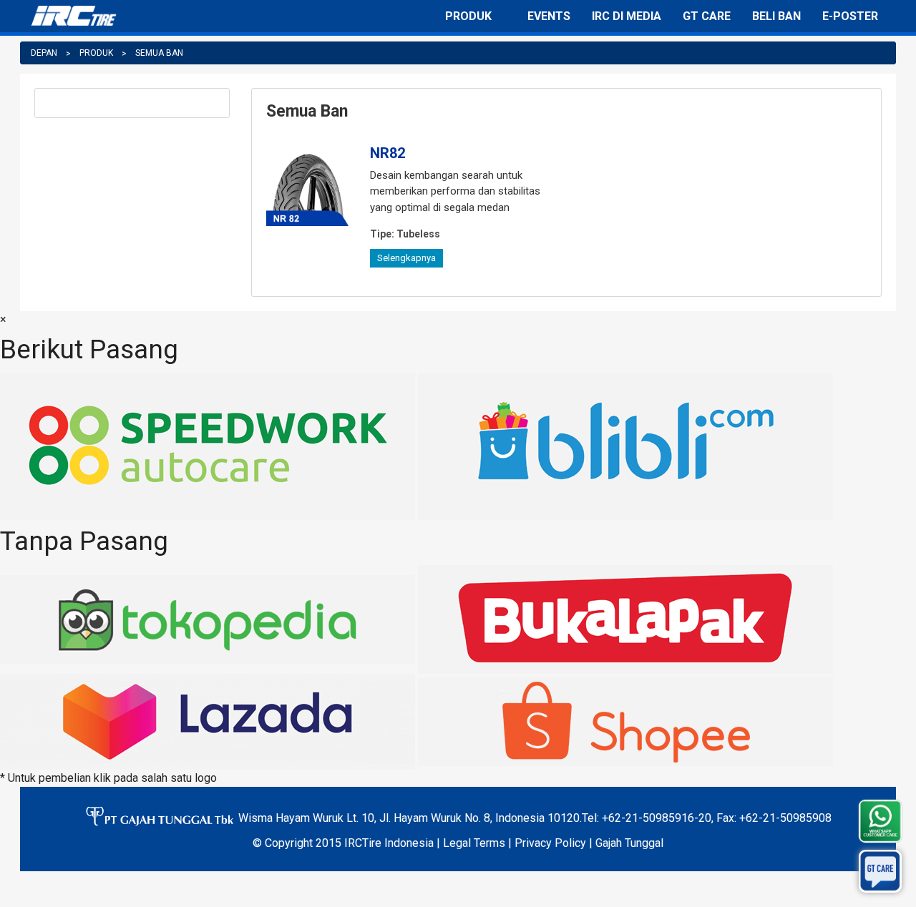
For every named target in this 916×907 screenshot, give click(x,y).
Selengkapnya (406, 258)
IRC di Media (626, 16)
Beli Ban (776, 16)
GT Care (707, 16)
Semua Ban (159, 53)
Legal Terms (474, 843)
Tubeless (405, 234)
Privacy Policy (550, 843)
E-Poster (850, 16)
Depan (44, 53)
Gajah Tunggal (629, 843)
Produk (468, 16)
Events (548, 16)
